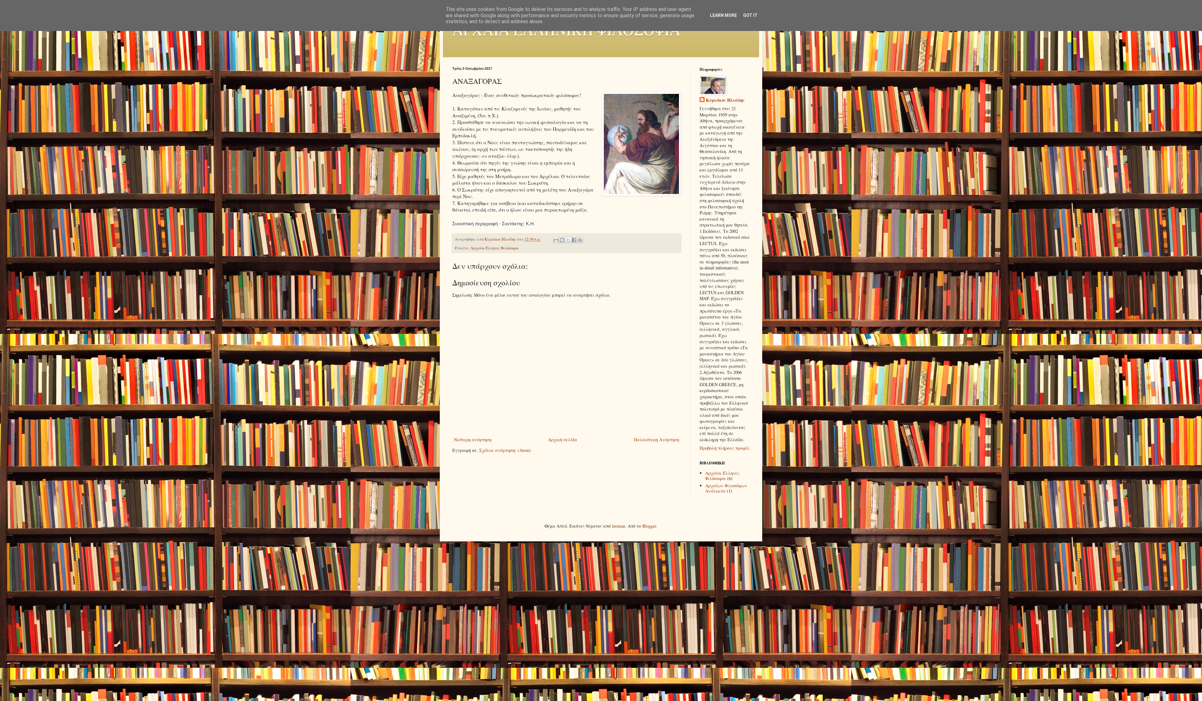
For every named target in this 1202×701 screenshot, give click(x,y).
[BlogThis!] (562, 240)
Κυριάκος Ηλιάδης (725, 100)
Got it (750, 15)
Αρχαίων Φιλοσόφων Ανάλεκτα (726, 488)
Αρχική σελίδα (562, 440)
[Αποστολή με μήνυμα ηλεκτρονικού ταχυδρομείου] (556, 240)
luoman (618, 526)
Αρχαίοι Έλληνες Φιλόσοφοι (494, 248)
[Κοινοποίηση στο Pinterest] (580, 240)
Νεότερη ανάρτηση (472, 440)
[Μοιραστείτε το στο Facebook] (574, 240)
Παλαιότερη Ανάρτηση (656, 440)
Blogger (649, 526)
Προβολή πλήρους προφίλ (725, 448)
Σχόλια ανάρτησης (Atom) (505, 450)
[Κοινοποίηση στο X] (568, 240)
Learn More (723, 15)
